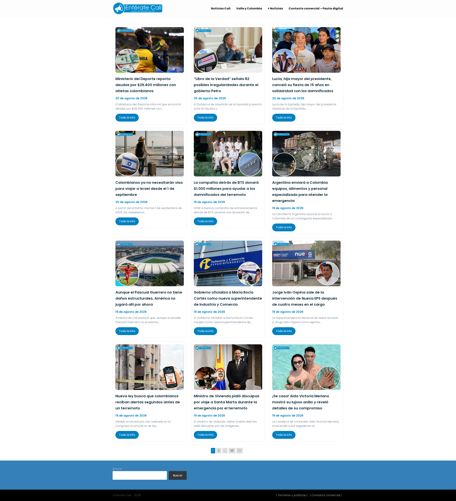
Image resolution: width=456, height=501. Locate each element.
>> (239, 450)
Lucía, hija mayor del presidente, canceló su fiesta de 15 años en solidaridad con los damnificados (302, 84)
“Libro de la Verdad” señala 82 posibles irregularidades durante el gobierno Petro (226, 84)
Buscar (117, 469)
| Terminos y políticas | (291, 495)
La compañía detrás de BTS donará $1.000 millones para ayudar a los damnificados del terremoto (226, 188)
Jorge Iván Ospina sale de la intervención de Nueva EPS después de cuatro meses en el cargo (304, 298)
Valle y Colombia (249, 8)
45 (232, 450)
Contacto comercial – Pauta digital (316, 8)
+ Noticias (275, 8)
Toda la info (127, 117)
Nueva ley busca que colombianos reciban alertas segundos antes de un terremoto (147, 402)
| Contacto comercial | (326, 495)
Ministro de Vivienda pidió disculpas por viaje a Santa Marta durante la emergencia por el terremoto (226, 402)
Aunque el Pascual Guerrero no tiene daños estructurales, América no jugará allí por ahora (148, 298)
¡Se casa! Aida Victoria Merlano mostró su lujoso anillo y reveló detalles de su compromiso (300, 402)
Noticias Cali (220, 8)
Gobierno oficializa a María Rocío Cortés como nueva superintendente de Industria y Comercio (228, 298)
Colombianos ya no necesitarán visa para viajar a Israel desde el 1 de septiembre (149, 188)
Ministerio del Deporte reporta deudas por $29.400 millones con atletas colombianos (145, 84)
